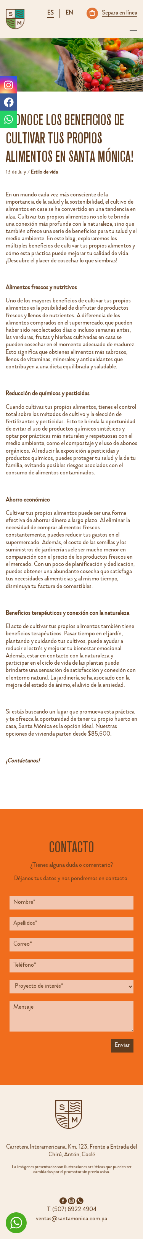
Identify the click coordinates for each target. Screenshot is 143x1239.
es (50, 13)
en (69, 13)
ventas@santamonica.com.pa (71, 1219)
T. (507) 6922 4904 (71, 1210)
